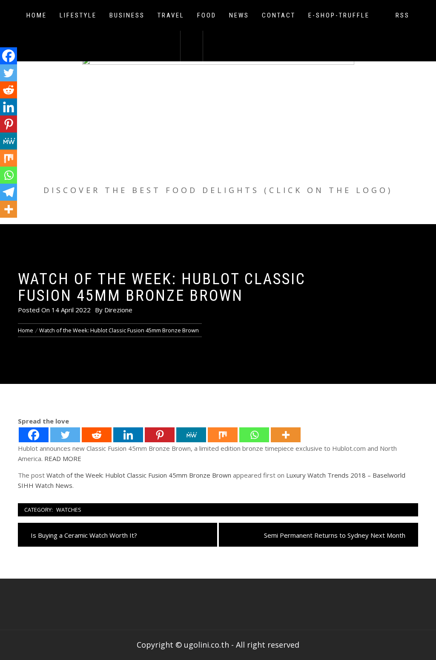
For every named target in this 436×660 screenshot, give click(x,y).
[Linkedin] (128, 434)
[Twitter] (65, 434)
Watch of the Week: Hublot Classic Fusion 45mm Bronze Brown (138, 475)
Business (127, 15)
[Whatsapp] (254, 434)
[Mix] (223, 434)
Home (36, 15)
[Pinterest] (160, 434)
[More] (286, 434)
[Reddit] (97, 434)
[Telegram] (8, 192)
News (239, 15)
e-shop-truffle (339, 15)
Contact (278, 15)
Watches (68, 509)
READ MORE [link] (62, 458)
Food (206, 15)
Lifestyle (78, 15)
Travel (171, 15)
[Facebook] (34, 434)
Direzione (118, 310)
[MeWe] (191, 434)
